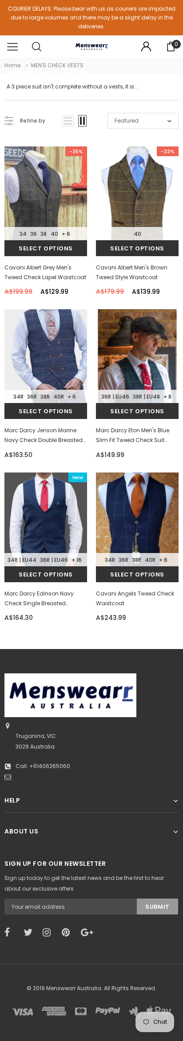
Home (12, 65)
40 (54, 234)
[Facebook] (11, 932)
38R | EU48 (146, 396)
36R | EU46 (115, 396)
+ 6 (66, 234)
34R (18, 396)
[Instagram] (49, 932)
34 (23, 234)
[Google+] (87, 932)
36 (33, 234)
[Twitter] (30, 932)
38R (45, 396)
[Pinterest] (68, 932)
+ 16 (77, 560)
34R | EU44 (22, 560)
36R (32, 396)
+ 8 (167, 396)
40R (58, 396)
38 (43, 234)
